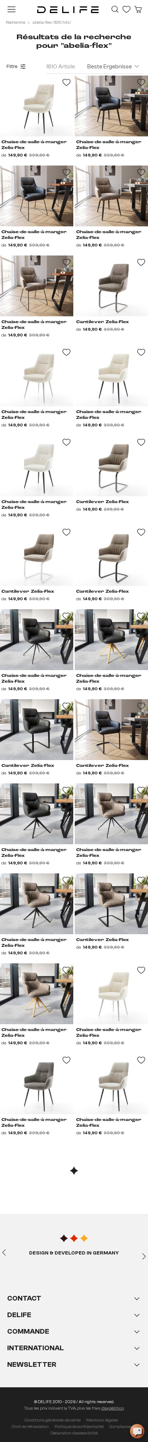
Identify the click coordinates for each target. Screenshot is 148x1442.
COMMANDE (28, 1331)
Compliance (120, 1426)
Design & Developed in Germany (74, 1253)
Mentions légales (102, 1420)
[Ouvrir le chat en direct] (137, 1431)
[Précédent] (4, 1252)
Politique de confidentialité (79, 1426)
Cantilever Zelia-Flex (102, 322)
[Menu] (11, 9)
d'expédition (112, 1408)
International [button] (35, 1348)
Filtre (12, 66)
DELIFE (19, 1315)
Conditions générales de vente (52, 1420)
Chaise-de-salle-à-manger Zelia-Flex (34, 145)
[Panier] (138, 9)
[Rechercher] (115, 9)
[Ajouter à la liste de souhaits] (66, 82)
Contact (24, 1298)
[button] (74, 1338)
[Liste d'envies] (126, 9)
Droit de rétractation (30, 1426)
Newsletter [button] (31, 1364)
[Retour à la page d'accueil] (68, 9)
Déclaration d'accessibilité (74, 1433)
